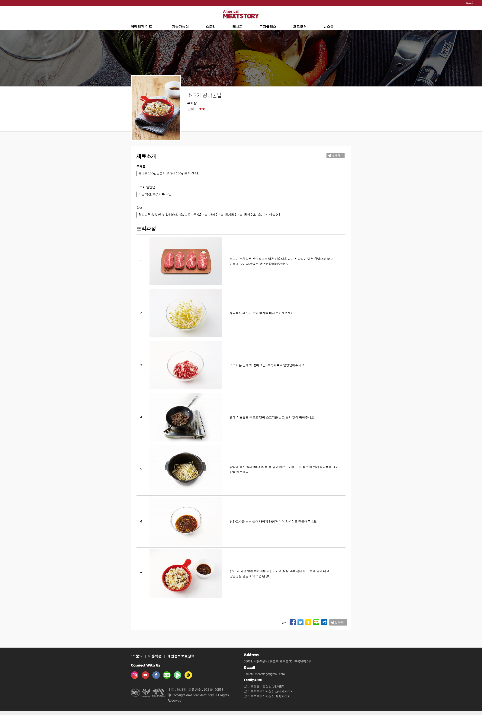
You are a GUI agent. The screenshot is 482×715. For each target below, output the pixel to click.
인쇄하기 (337, 155)
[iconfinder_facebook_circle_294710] (156, 674)
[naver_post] (167, 674)
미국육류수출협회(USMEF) (265, 686)
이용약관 (155, 656)
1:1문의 (137, 656)
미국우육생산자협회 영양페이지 (268, 696)
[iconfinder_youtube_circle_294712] (145, 674)
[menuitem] (151, 26)
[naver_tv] (177, 674)
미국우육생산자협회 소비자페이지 (270, 691)
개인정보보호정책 (180, 656)
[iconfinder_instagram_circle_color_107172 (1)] (134, 674)
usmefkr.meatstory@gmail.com (264, 674)
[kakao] (188, 674)
